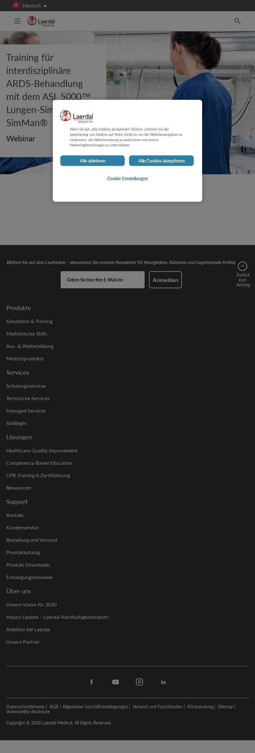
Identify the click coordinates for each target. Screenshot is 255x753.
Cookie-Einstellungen (127, 178)
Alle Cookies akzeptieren (161, 160)
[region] (127, 151)
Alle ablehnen (92, 160)
